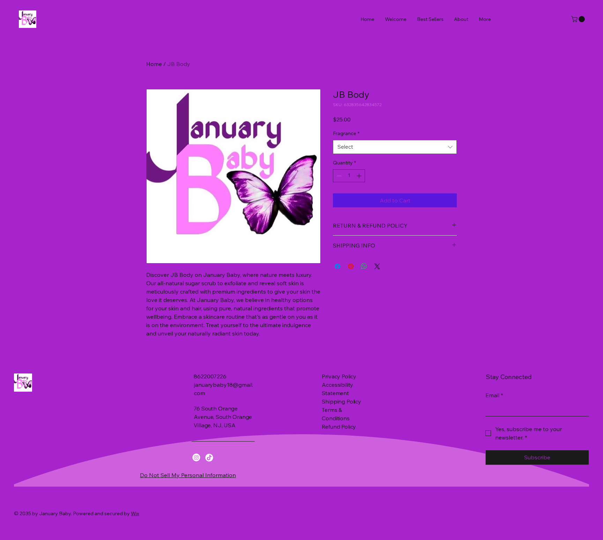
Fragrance (346, 133)
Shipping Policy (341, 401)
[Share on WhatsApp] (364, 266)
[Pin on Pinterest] (351, 266)
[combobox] (395, 147)
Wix (135, 513)
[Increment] (359, 176)
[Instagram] (196, 457)
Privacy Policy (339, 376)
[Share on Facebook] (337, 266)
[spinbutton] (349, 176)
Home (154, 63)
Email (494, 395)
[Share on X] (377, 266)
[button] (578, 19)
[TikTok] (209, 457)
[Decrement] (338, 176)
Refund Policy (339, 426)
